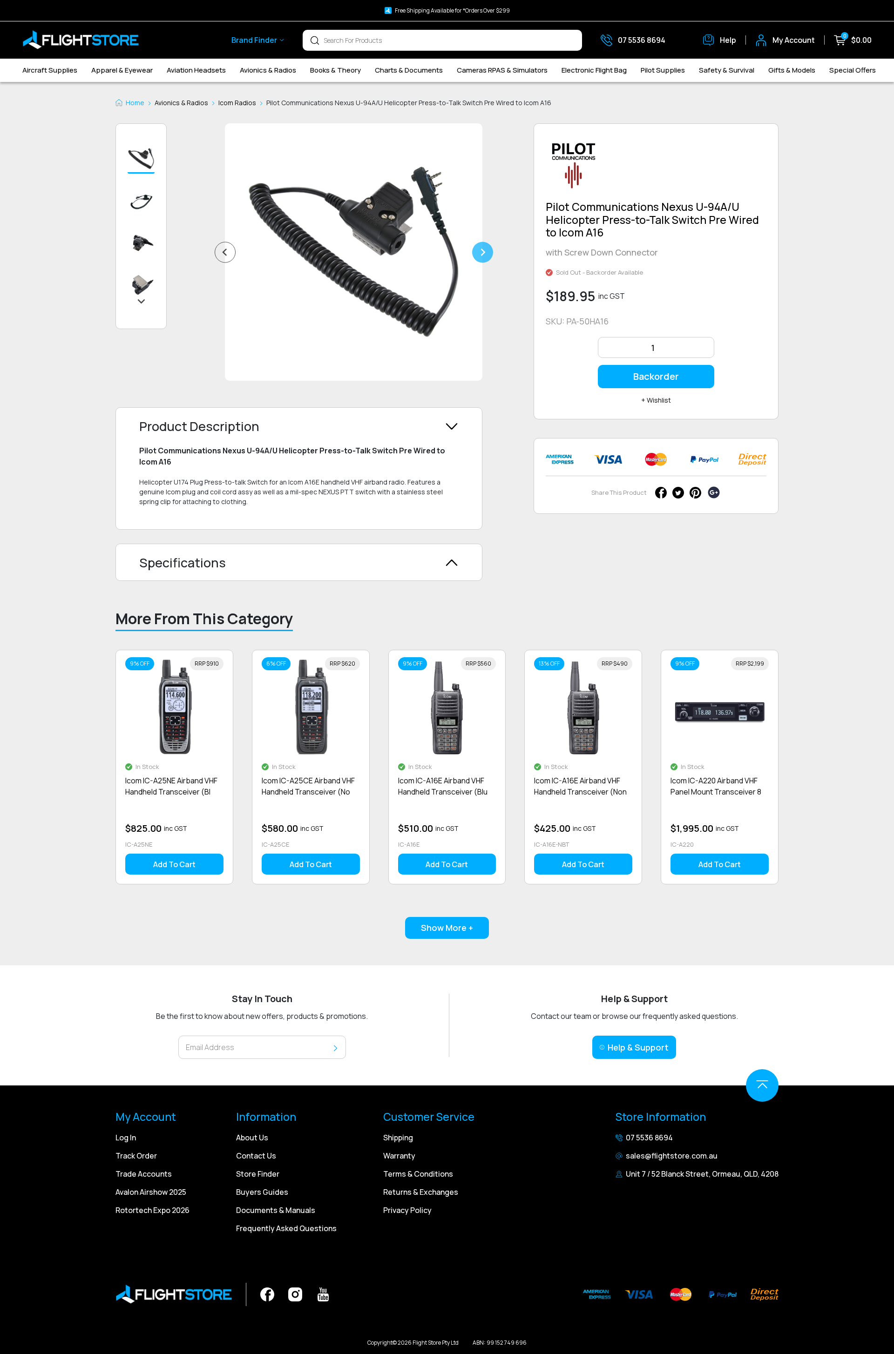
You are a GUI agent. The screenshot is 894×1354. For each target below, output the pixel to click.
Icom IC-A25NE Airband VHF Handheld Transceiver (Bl (171, 786)
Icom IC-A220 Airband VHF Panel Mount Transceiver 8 (715, 786)
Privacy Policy (407, 1210)
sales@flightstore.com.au (672, 1156)
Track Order (136, 1156)
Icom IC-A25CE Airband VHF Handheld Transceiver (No (308, 786)
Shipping (398, 1137)
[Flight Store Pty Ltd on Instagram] (295, 1293)
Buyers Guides (262, 1192)
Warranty (399, 1156)
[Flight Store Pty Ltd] (80, 40)
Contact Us (256, 1156)
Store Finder (257, 1174)
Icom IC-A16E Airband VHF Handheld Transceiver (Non (580, 786)
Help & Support (638, 1047)
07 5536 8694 (649, 1137)
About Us (252, 1137)
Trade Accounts (143, 1174)
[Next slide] (482, 252)
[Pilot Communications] (574, 169)
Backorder (656, 376)
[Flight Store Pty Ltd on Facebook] (267, 1293)
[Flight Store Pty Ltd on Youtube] (323, 1293)
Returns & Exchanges (420, 1192)
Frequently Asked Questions (286, 1228)
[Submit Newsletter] (335, 1047)
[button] (141, 159)
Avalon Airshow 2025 (150, 1192)
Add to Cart (174, 864)
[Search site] (314, 40)
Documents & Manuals (275, 1210)
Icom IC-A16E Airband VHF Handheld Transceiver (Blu (443, 786)
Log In (125, 1137)
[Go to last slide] (225, 252)
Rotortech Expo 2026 (152, 1210)
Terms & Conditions (418, 1174)
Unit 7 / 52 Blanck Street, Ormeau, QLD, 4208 (702, 1174)
